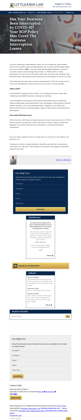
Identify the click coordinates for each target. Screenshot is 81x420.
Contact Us (69, 12)
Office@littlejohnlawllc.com (61, 7)
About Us (31, 12)
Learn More (40, 209)
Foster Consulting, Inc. (50, 408)
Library (32, 273)
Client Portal (15, 398)
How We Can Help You (19, 12)
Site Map (12, 415)
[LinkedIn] (13, 394)
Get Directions (50, 392)
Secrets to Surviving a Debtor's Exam (38, 290)
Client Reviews (41, 12)
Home (10, 12)
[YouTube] (15, 394)
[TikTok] (12, 394)
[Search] (67, 316)
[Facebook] (10, 394)
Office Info (40, 392)
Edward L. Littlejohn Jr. (63, 160)
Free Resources (58, 12)
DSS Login (18, 415)
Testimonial (34, 217)
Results (49, 12)
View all (49, 255)
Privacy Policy (62, 406)
